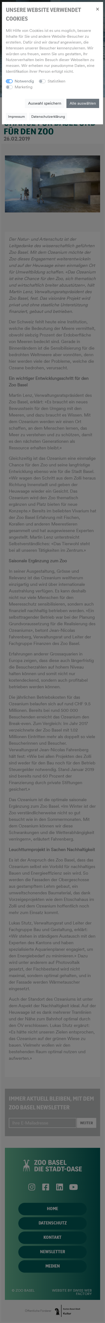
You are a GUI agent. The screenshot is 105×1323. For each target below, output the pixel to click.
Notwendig (24, 81)
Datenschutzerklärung (48, 116)
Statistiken (56, 81)
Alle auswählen (83, 103)
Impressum (16, 116)
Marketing (23, 87)
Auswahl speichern (44, 103)
